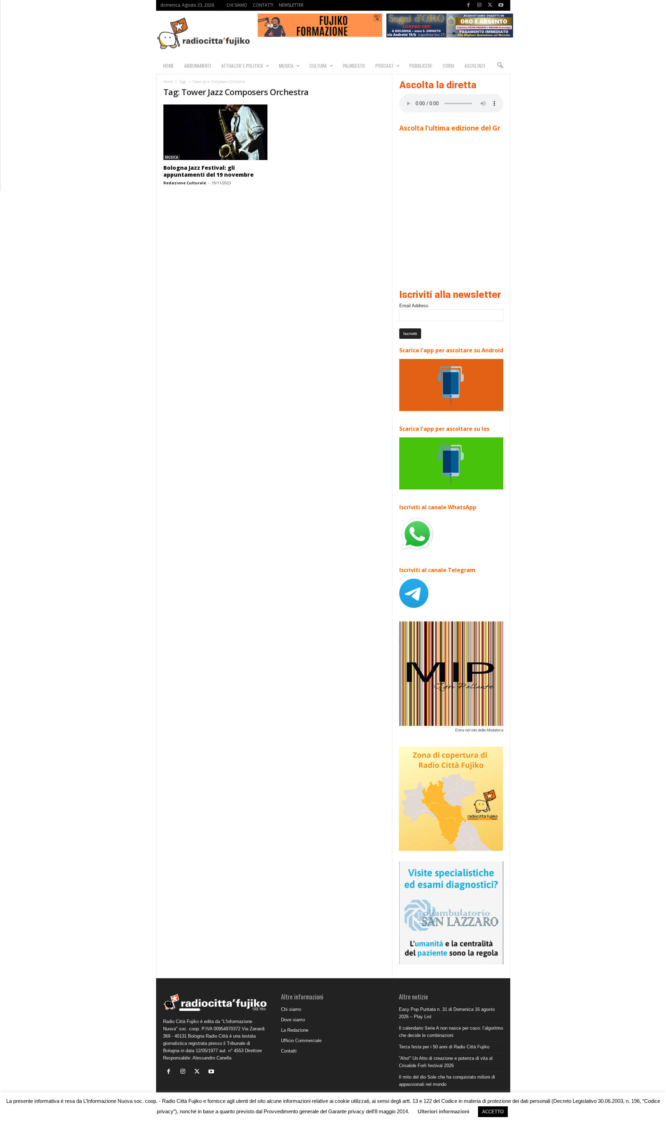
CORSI (448, 65)
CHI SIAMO (237, 5)
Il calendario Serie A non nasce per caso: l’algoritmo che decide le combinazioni (451, 1031)
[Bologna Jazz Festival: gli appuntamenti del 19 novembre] (215, 132)
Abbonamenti (197, 65)
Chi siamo (291, 1009)
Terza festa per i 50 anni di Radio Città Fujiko (444, 1046)
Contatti (289, 1051)
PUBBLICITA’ (420, 65)
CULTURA (318, 65)
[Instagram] (479, 5)
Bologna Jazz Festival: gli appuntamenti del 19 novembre (208, 171)
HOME (168, 65)
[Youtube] (501, 5)
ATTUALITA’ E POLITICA (242, 65)
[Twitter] (490, 5)
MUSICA (286, 65)
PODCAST (384, 65)
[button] (499, 65)
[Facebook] (468, 5)
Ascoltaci (474, 65)
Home (168, 81)
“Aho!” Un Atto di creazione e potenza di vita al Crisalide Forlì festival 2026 (446, 1062)
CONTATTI (263, 5)
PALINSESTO (354, 65)
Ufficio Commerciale (301, 1040)
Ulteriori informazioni (443, 1111)
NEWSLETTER (291, 5)
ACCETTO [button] (493, 1111)
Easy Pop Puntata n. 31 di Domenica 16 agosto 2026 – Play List (447, 1013)
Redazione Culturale (184, 182)
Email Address (413, 305)
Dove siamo (293, 1019)
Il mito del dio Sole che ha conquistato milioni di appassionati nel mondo (447, 1080)
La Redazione (294, 1030)
